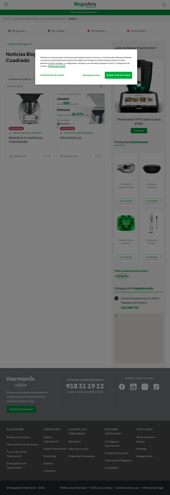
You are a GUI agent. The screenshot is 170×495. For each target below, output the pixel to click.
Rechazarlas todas (91, 75)
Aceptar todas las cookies (118, 75)
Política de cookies (57, 66)
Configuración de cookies (52, 75)
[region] (86, 66)
